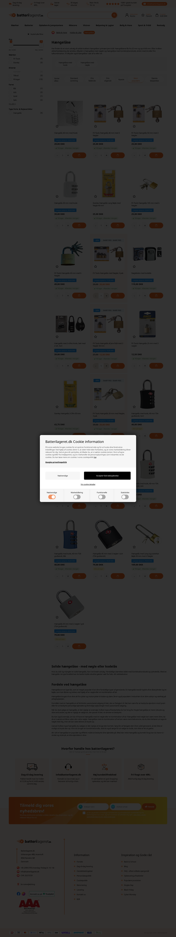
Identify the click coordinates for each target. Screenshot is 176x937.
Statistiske (125, 492)
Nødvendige (52, 492)
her (95, 457)
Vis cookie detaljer (88, 484)
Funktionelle (102, 492)
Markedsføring (77, 492)
